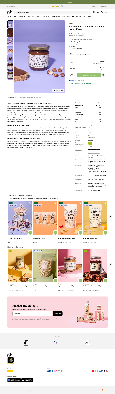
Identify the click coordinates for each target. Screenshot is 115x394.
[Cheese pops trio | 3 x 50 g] (45, 222)
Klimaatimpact (22, 97)
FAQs (16, 97)
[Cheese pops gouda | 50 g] (95, 222)
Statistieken (30, 97)
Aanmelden (58, 313)
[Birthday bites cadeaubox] (20, 222)
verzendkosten (81, 35)
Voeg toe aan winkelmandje (89, 75)
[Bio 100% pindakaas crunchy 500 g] (20, 270)
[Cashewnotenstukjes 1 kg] (45, 270)
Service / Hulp (103, 6)
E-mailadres (17, 313)
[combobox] (53, 12)
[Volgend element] (10, 91)
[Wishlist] (94, 12)
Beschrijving (11, 97)
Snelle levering (12, 6)
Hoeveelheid (72, 74)
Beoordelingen (37, 97)
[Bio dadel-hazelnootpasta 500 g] (95, 270)
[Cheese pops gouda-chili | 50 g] (70, 222)
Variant (72, 53)
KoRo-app (70, 2)
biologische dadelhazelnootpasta (31, 130)
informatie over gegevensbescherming (43, 319)
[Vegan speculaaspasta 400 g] (70, 270)
